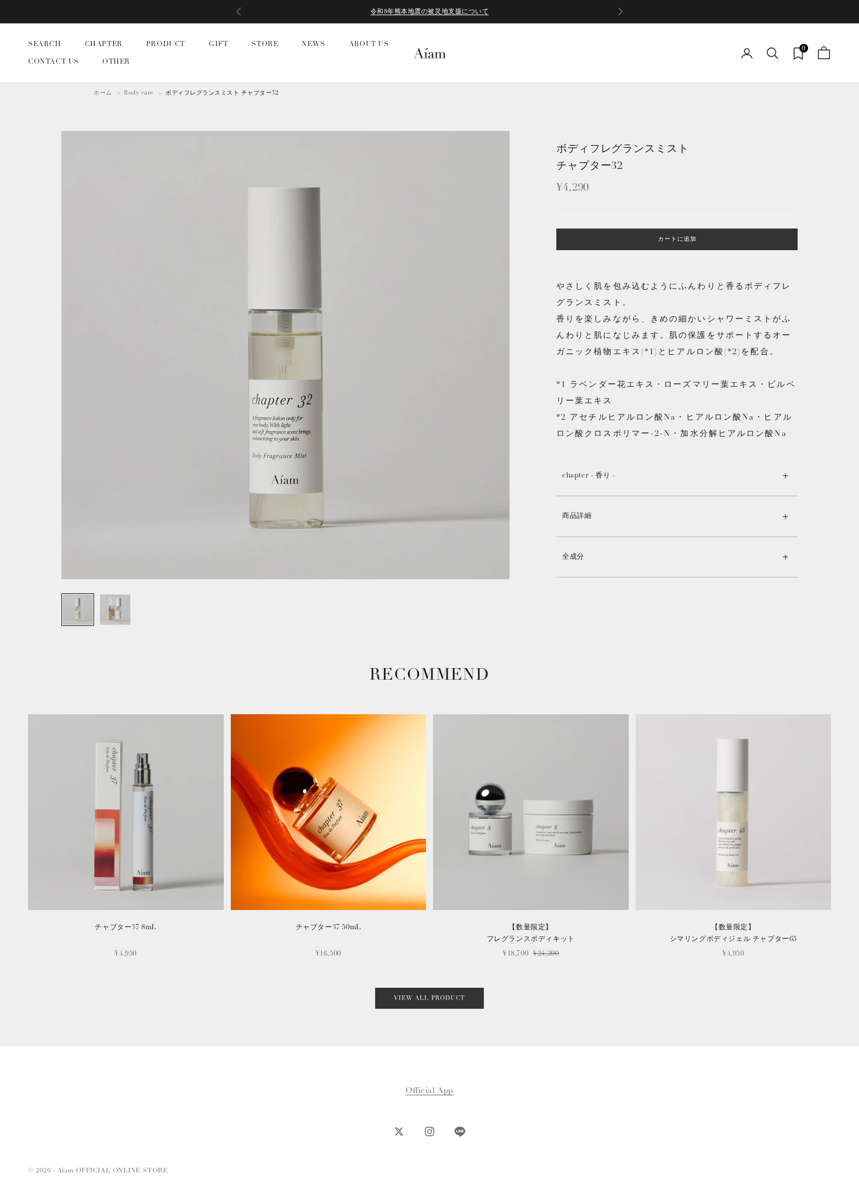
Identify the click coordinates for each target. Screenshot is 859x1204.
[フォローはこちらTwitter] (399, 1131)
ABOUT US (369, 44)
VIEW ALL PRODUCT (429, 998)
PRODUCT (165, 44)
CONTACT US (53, 61)
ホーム (102, 93)
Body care (139, 93)
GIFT (218, 44)
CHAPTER (104, 44)
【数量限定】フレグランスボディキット (531, 933)
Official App (429, 1090)
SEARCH (44, 44)
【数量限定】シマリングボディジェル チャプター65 (733, 933)
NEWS (313, 44)
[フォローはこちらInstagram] (429, 1131)
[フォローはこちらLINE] (460, 1131)
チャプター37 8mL (126, 927)
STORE (264, 44)
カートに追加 (677, 239)
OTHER (116, 61)
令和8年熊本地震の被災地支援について (429, 11)
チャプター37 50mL (328, 927)
